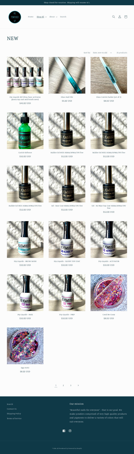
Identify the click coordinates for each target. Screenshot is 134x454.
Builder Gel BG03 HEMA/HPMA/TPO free (67, 152)
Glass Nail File (67, 97)
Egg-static (25, 368)
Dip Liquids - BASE (25, 314)
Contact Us (12, 409)
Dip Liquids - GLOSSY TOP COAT (67, 261)
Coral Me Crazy (109, 314)
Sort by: (87, 52)
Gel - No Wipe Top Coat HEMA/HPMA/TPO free (109, 207)
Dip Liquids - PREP (67, 314)
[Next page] (78, 385)
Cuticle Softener (25, 152)
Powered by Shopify (75, 448)
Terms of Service (14, 418)
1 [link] (56, 385)
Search (10, 404)
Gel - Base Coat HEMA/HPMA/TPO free (67, 206)
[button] (41, 17)
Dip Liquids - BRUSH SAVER (25, 261)
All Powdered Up (62, 448)
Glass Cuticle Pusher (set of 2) (108, 97)
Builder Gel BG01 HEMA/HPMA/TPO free (25, 206)
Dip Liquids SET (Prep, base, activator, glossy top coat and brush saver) (25, 98)
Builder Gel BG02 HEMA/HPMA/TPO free (109, 152)
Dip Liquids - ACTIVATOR (108, 261)
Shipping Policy (14, 413)
